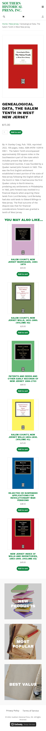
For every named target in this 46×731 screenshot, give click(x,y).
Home (5, 24)
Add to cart (16, 132)
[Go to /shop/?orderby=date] (23, 601)
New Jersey (14, 24)
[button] (4, 16)
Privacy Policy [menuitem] (12, 710)
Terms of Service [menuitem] (31, 710)
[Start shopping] (23, 16)
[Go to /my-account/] (43, 16)
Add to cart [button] (23, 274)
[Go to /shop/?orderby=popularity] (23, 642)
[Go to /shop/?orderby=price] (23, 682)
